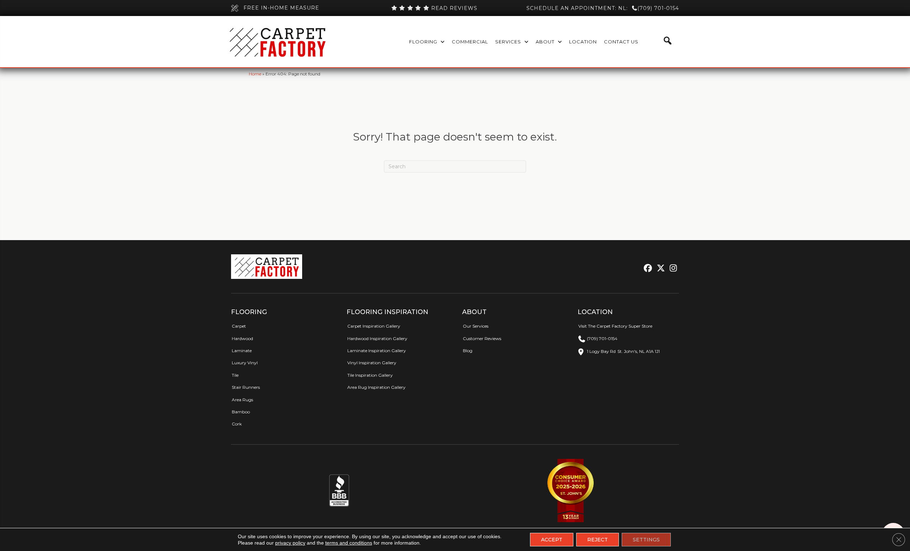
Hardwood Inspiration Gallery (377, 338)
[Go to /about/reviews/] (434, 8)
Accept (551, 539)
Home (255, 73)
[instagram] (672, 268)
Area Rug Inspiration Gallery (376, 387)
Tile (235, 375)
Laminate (242, 350)
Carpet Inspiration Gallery (373, 326)
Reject (597, 539)
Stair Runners (246, 387)
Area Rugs (242, 399)
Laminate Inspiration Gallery (376, 350)
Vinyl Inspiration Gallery (371, 362)
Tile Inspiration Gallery (370, 375)
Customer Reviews (482, 338)
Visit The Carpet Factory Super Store (615, 326)
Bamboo (241, 411)
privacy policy (290, 543)
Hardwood (242, 338)
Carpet (239, 326)
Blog (467, 350)
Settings (646, 539)
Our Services (475, 326)
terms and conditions (348, 543)
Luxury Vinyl (245, 362)
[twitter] (659, 268)
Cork (237, 424)
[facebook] (647, 268)
